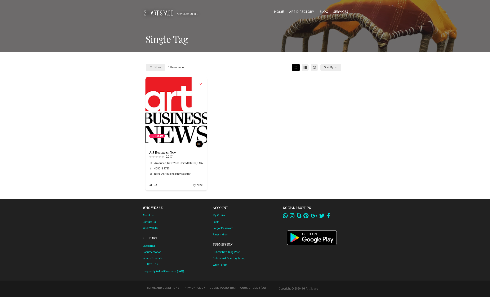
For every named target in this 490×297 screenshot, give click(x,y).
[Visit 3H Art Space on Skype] (299, 216)
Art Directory (301, 12)
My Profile (219, 215)
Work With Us (150, 228)
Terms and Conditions (162, 287)
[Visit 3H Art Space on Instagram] (292, 216)
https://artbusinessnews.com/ (172, 173)
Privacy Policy (194, 287)
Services (340, 12)
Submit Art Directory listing (229, 258)
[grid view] (296, 67)
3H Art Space (158, 12)
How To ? (152, 264)
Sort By (328, 67)
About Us (148, 215)
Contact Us (149, 221)
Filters (157, 67)
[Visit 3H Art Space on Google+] (314, 216)
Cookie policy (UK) (223, 287)
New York (173, 163)
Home (279, 12)
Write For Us (220, 264)
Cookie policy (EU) (253, 287)
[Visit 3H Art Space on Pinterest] (306, 216)
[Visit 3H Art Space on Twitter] (322, 216)
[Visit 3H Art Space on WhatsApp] (285, 216)
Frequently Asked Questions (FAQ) (163, 271)
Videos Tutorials (152, 258)
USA (200, 163)
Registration (220, 234)
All (150, 185)
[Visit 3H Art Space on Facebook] (328, 216)
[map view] (314, 67)
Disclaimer (149, 245)
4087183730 (162, 168)
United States (188, 163)
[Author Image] (199, 144)
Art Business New (163, 152)
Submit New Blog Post (226, 252)
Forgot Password (223, 228)
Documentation (152, 252)
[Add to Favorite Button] (200, 84)
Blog (323, 12)
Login (216, 221)
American (160, 163)
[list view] (305, 67)
